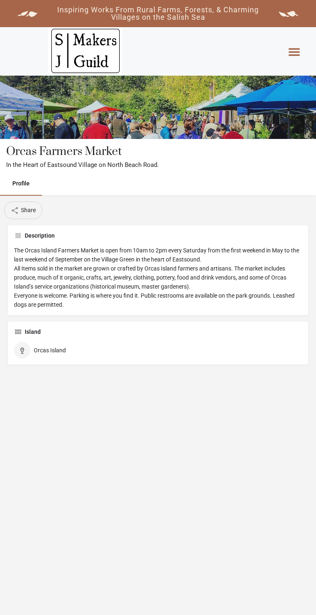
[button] (294, 52)
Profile (21, 183)
